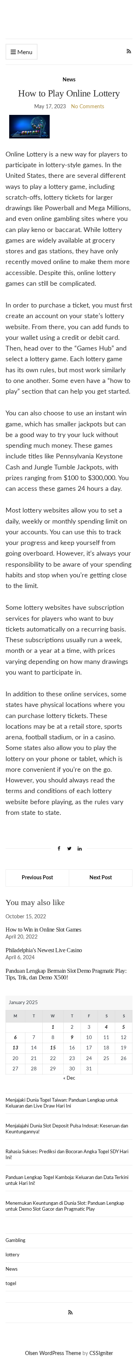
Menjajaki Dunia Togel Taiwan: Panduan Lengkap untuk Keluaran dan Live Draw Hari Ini (62, 1103)
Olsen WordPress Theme (53, 1353)
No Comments (87, 106)
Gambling (15, 1240)
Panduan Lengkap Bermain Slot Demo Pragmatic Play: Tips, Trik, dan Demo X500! (66, 974)
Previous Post (37, 877)
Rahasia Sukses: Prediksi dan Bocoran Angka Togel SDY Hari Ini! (67, 1155)
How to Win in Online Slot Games (43, 929)
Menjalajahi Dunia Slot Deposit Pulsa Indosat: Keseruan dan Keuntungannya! (67, 1129)
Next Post (100, 877)
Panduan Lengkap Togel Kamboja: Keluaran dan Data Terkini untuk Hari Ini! (67, 1180)
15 (53, 1048)
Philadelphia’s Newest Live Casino (44, 950)
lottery (13, 1255)
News (69, 79)
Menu (24, 52)
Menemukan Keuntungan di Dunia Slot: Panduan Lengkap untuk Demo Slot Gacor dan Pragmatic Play (65, 1206)
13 (15, 1048)
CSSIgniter (101, 1353)
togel (11, 1283)
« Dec (69, 1078)
